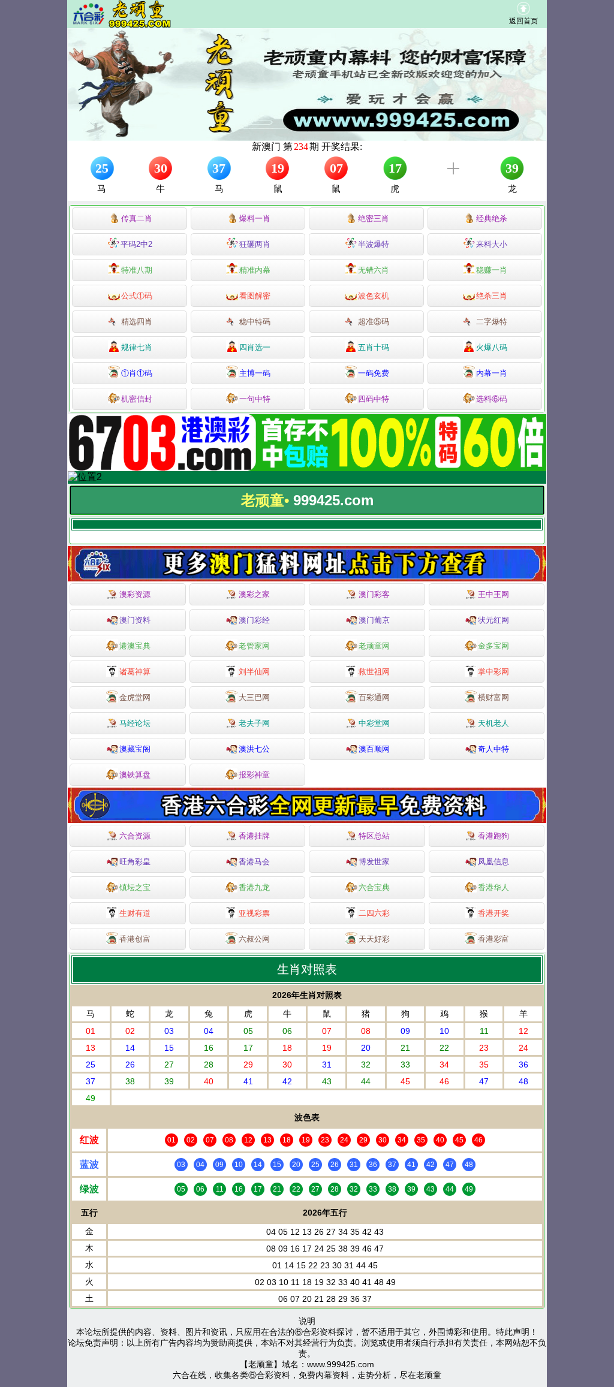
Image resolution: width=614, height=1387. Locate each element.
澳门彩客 (374, 594)
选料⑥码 (491, 398)
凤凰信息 (493, 861)
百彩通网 (374, 697)
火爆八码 (491, 347)
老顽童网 (374, 645)
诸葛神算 (135, 671)
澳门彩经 (254, 620)
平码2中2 (136, 244)
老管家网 (254, 645)
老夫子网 (254, 723)
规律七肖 (136, 347)
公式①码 (136, 295)
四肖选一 (254, 347)
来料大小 (491, 244)
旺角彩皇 (135, 861)
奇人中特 (493, 748)
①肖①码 (136, 373)
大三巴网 (254, 697)
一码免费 (373, 373)
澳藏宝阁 (135, 748)
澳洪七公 (254, 748)
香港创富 (135, 938)
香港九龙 (254, 887)
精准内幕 (254, 270)
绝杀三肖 (491, 295)
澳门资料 (135, 620)
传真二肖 (136, 218)
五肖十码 (373, 347)
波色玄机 (373, 295)
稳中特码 (254, 321)
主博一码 (254, 373)
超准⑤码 (373, 321)
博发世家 (374, 861)
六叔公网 (254, 938)
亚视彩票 (254, 913)
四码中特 (373, 398)
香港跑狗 (493, 835)
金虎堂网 (135, 697)
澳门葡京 (374, 620)
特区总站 (374, 835)
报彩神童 (254, 774)
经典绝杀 (491, 218)
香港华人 (493, 887)
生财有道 (135, 913)
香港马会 (254, 861)
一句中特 (254, 398)
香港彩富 (493, 938)
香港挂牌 (254, 835)
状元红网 (493, 620)
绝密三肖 (373, 218)
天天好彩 (374, 938)
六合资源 (135, 835)
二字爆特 (491, 321)
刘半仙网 (254, 671)
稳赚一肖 (491, 270)
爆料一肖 (254, 218)
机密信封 (136, 398)
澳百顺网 (374, 748)
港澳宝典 (135, 645)
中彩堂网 (374, 723)
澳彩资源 (135, 594)
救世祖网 (374, 671)
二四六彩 (374, 913)
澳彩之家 (254, 594)
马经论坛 (135, 723)
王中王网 (493, 594)
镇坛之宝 (135, 887)
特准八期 (136, 270)
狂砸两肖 (254, 244)
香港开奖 (493, 913)
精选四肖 (136, 321)
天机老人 (493, 723)
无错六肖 (373, 270)
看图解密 (254, 295)
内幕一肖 (491, 373)
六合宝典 (374, 887)
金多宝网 (493, 645)
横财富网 (493, 697)
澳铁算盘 (135, 774)
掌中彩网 (493, 671)
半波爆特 (373, 244)
